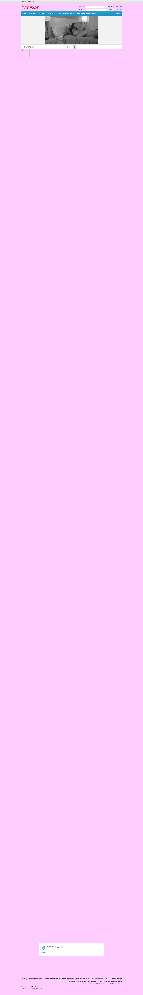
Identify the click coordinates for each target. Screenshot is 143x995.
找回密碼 (119, 6)
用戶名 (81, 6)
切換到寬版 (120, 1)
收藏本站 (31, 1)
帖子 (68, 47)
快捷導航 (117, 13)
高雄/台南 (51, 13)
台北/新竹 (32, 13)
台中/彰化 (42, 13)
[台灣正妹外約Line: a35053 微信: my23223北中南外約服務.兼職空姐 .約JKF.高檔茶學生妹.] (30, 9)
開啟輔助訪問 (118, 1)
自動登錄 (111, 6)
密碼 (80, 9)
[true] (74, 47)
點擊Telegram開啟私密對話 (86, 13)
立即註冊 (119, 9)
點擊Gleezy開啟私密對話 (66, 13)
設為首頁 (25, 1)
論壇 (24, 13)
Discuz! (32, 986)
